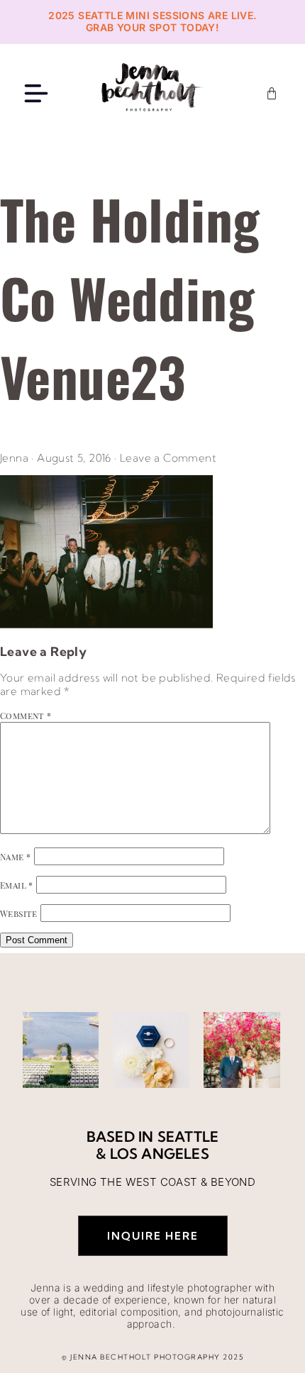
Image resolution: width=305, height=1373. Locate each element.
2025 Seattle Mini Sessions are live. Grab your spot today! (152, 21)
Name (15, 856)
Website (19, 913)
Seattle (187, 1136)
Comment (26, 715)
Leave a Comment (168, 458)
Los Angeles (159, 1153)
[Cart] (271, 94)
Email (16, 885)
